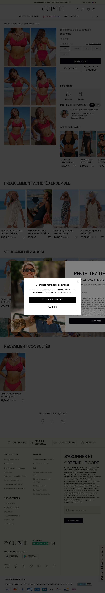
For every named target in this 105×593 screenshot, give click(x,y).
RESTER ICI (52, 307)
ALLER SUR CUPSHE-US (52, 300)
